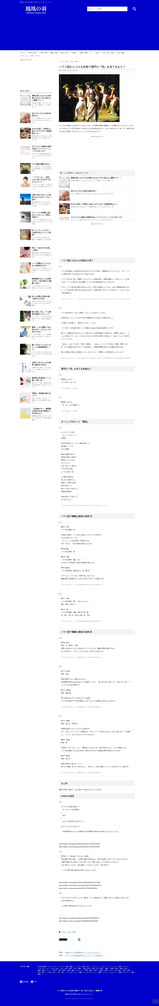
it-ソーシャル (52, 966)
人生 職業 (120, 53)
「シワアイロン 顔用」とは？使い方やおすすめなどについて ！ (41, 179)
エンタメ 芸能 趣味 (66, 966)
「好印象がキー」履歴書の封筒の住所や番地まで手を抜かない (41, 411)
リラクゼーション (43, 968)
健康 (75, 53)
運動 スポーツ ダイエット (107, 972)
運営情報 (25, 981)
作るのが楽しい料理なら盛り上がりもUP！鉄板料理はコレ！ (94, 204)
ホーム (23, 53)
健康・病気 (123, 968)
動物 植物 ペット (86, 53)
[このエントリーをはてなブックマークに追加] (79, 939)
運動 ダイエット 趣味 (126, 972)
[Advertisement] (79, 32)
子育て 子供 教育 (69, 932)
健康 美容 (54, 53)
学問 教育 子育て (91, 970)
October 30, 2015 (90, 870)
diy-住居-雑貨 (42, 966)
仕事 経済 (43, 53)
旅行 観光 (126, 970)
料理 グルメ (109, 970)
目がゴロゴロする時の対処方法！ (84, 191)
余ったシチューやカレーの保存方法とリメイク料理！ (41, 232)
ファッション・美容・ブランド (31, 56)
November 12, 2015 (111, 831)
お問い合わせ (32, 53)
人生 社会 (54, 968)
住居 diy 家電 (97, 968)
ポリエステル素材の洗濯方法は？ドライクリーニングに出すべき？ (97, 217)
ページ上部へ (156, 1001)
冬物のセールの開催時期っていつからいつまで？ (83, 952)
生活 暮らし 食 (54, 972)
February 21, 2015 (85, 906)
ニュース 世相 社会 (82, 966)
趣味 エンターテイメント (87, 972)
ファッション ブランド (99, 966)
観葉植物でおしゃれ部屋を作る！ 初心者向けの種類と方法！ (41, 281)
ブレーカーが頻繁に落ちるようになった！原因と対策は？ (41, 215)
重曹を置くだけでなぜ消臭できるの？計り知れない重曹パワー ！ (96, 178)
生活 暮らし (65, 53)
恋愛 (101, 970)
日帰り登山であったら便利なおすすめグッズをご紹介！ (41, 197)
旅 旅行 (118, 970)
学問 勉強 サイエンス (75, 970)
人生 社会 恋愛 (108, 53)
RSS (35, 981)
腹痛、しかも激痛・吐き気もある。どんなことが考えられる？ (41, 329)
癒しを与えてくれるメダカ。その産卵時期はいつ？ (41, 347)
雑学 (97, 53)
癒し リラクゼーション (69, 972)
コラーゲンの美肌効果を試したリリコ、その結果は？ (84, 955)
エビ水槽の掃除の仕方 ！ (41, 164)
